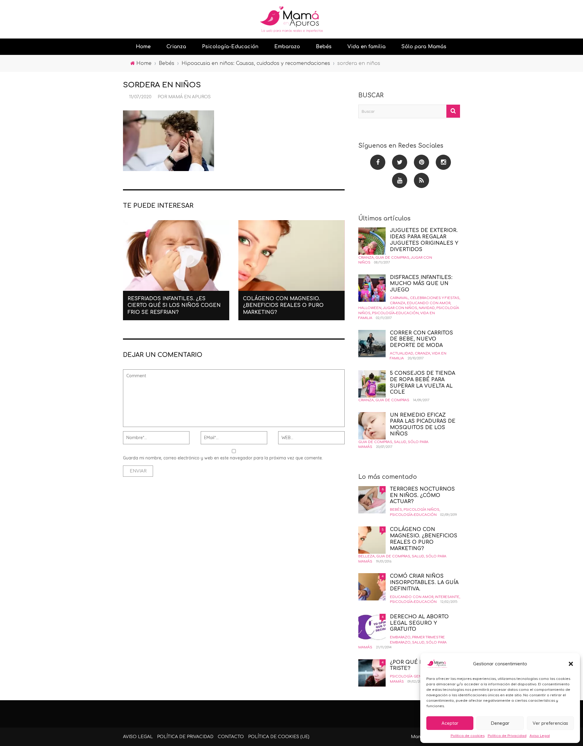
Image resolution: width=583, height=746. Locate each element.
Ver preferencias (550, 723)
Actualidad (401, 353)
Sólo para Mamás (423, 46)
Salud (400, 442)
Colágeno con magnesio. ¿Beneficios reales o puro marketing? (283, 305)
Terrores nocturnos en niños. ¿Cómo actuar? (422, 495)
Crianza (176, 46)
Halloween (369, 308)
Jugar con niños (400, 308)
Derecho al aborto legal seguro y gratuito (419, 623)
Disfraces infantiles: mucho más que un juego (421, 284)
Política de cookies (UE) (278, 736)
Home (143, 46)
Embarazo (287, 46)
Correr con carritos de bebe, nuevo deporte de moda (421, 339)
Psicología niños (421, 510)
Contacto (231, 736)
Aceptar (450, 723)
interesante (447, 597)
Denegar (500, 723)
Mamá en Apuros (189, 97)
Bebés (324, 46)
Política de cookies (468, 735)
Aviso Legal (540, 735)
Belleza (366, 556)
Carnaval (399, 298)
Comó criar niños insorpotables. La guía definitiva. (424, 582)
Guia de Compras (392, 258)
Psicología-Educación (230, 46)
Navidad (427, 308)
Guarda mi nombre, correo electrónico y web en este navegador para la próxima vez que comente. (223, 458)
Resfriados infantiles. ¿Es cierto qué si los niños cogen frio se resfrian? (174, 305)
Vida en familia (366, 46)
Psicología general (410, 676)
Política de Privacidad (507, 735)
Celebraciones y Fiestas (434, 298)
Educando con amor (428, 303)
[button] (571, 664)
